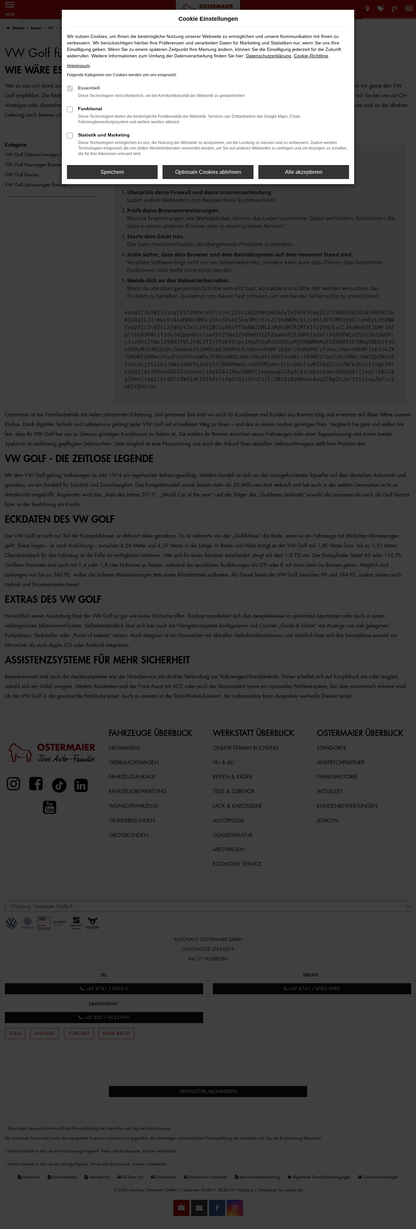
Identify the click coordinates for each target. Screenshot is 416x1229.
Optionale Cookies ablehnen (208, 172)
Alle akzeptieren (303, 172)
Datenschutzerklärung (268, 55)
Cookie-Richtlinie (311, 55)
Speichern (112, 172)
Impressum (78, 65)
